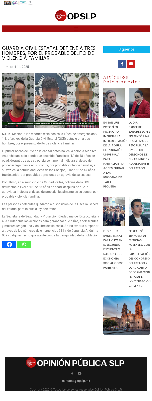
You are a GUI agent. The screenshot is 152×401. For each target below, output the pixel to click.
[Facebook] (9, 244)
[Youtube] (131, 64)
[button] (76, 28)
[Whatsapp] (24, 244)
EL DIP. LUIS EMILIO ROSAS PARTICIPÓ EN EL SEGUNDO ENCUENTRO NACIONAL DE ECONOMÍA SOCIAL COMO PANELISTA (113, 249)
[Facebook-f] (122, 64)
